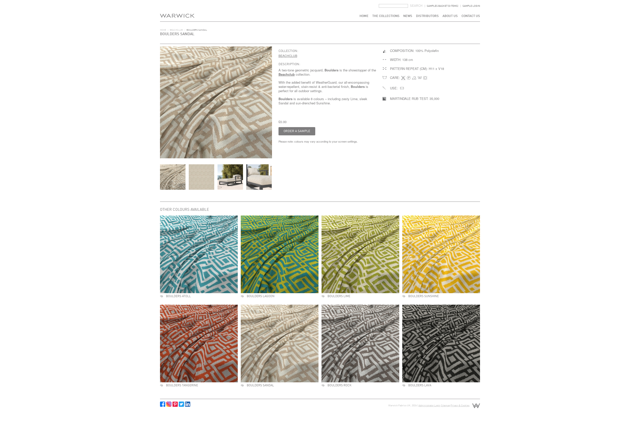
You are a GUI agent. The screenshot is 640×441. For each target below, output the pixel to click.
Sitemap (445, 405)
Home (364, 16)
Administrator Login (429, 405)
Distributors (427, 16)
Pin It (175, 404)
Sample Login (471, 6)
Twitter (181, 404)
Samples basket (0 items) (442, 6)
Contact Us (471, 16)
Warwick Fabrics (177, 10)
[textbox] (393, 6)
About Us (450, 16)
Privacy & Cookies (460, 405)
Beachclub (176, 30)
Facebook (162, 404)
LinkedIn (187, 404)
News (407, 16)
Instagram (169, 404)
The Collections (386, 16)
